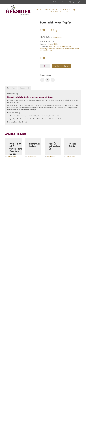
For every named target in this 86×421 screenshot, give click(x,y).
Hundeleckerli (67, 48)
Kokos (59, 46)
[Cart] (79, 10)
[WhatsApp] (53, 80)
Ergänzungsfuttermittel (47, 48)
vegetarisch (53, 46)
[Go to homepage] (18, 10)
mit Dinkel (55, 44)
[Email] (47, 80)
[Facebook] (42, 80)
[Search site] (74, 10)
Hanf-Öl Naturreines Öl (54, 146)
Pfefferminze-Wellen (35, 144)
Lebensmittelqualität (46, 51)
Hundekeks (59, 48)
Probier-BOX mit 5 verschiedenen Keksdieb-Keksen (16, 148)
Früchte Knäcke (72, 144)
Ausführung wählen (16, 152)
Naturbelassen (66, 46)
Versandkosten (57, 37)
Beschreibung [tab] (11, 88)
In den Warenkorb (61, 66)
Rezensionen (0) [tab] (24, 88)
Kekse (49, 44)
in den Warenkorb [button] (36, 152)
